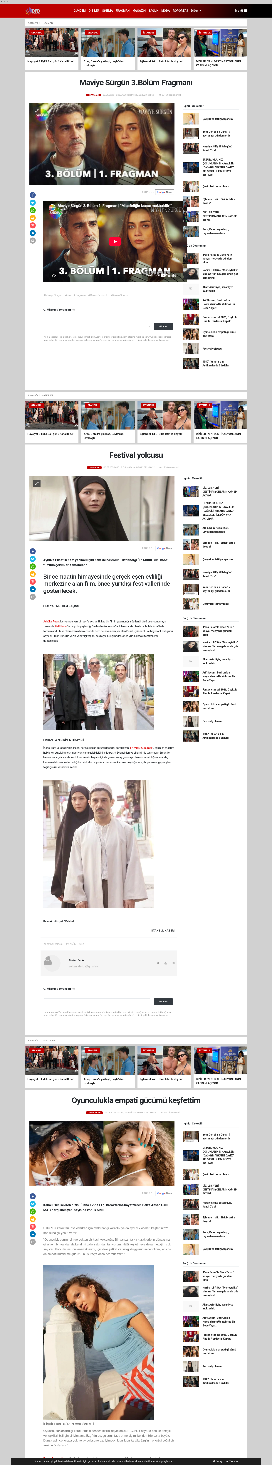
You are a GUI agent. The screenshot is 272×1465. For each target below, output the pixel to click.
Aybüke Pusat (51, 621)
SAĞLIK (153, 10)
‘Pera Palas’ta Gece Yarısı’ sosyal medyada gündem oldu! (218, 258)
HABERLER (47, 395)
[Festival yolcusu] (101, 508)
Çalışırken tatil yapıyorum (217, 118)
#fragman (79, 295)
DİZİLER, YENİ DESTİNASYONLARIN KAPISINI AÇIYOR (220, 216)
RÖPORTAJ (180, 10)
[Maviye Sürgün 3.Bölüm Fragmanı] (101, 143)
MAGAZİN (139, 10)
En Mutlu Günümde (141, 748)
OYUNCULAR (48, 1040)
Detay (218, 1461)
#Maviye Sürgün (53, 295)
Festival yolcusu (212, 348)
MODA (165, 10)
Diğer (195, 10)
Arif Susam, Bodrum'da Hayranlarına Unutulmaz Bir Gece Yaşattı (218, 304)
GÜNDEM (80, 10)
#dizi (68, 295)
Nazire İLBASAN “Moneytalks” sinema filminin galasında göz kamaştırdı (220, 274)
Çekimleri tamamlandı (215, 186)
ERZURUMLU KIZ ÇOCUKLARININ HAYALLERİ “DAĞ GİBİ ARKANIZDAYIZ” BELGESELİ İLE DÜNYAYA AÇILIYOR (218, 167)
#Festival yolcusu (53, 943)
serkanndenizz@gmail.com (84, 966)
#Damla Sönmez (120, 295)
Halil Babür (61, 626)
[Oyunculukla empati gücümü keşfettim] (101, 1153)
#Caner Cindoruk (98, 295)
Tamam (233, 1461)
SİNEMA (107, 10)
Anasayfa (33, 22)
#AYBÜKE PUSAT (76, 943)
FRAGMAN (123, 10)
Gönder (163, 326)
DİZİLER (94, 10)
